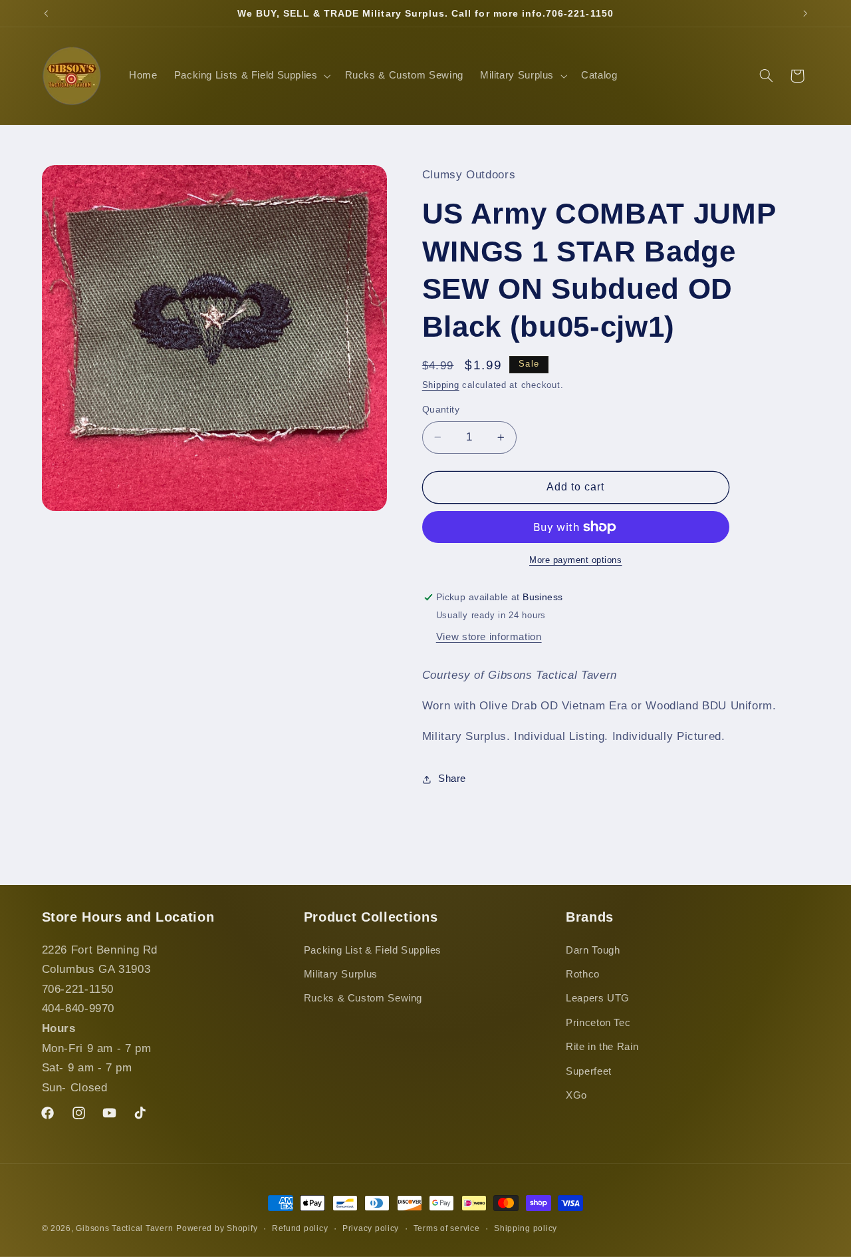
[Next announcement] (805, 13)
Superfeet (589, 1071)
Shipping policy (525, 1228)
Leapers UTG (598, 998)
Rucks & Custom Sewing (363, 998)
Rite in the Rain (602, 1046)
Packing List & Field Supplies (372, 950)
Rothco (583, 974)
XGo (576, 1095)
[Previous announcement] (46, 13)
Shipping (440, 385)
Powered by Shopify (216, 1228)
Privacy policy (370, 1228)
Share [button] (452, 778)
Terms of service (447, 1228)
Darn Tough (593, 950)
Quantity (440, 410)
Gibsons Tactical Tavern (124, 1228)
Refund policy (300, 1228)
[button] (251, 75)
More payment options (575, 560)
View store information (489, 636)
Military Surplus (341, 974)
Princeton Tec (598, 1022)
